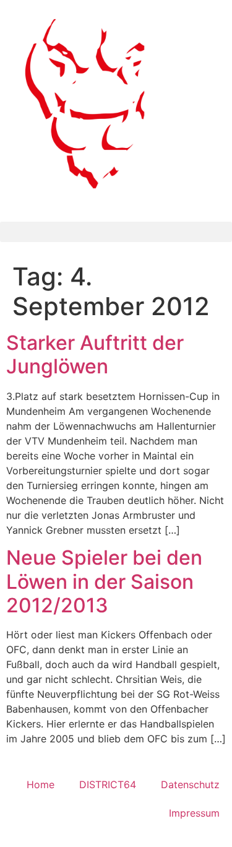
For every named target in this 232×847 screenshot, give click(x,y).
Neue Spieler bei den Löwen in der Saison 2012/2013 (104, 581)
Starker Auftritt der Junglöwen (95, 354)
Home (40, 784)
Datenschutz (190, 784)
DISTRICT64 (107, 784)
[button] (116, 232)
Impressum (194, 813)
